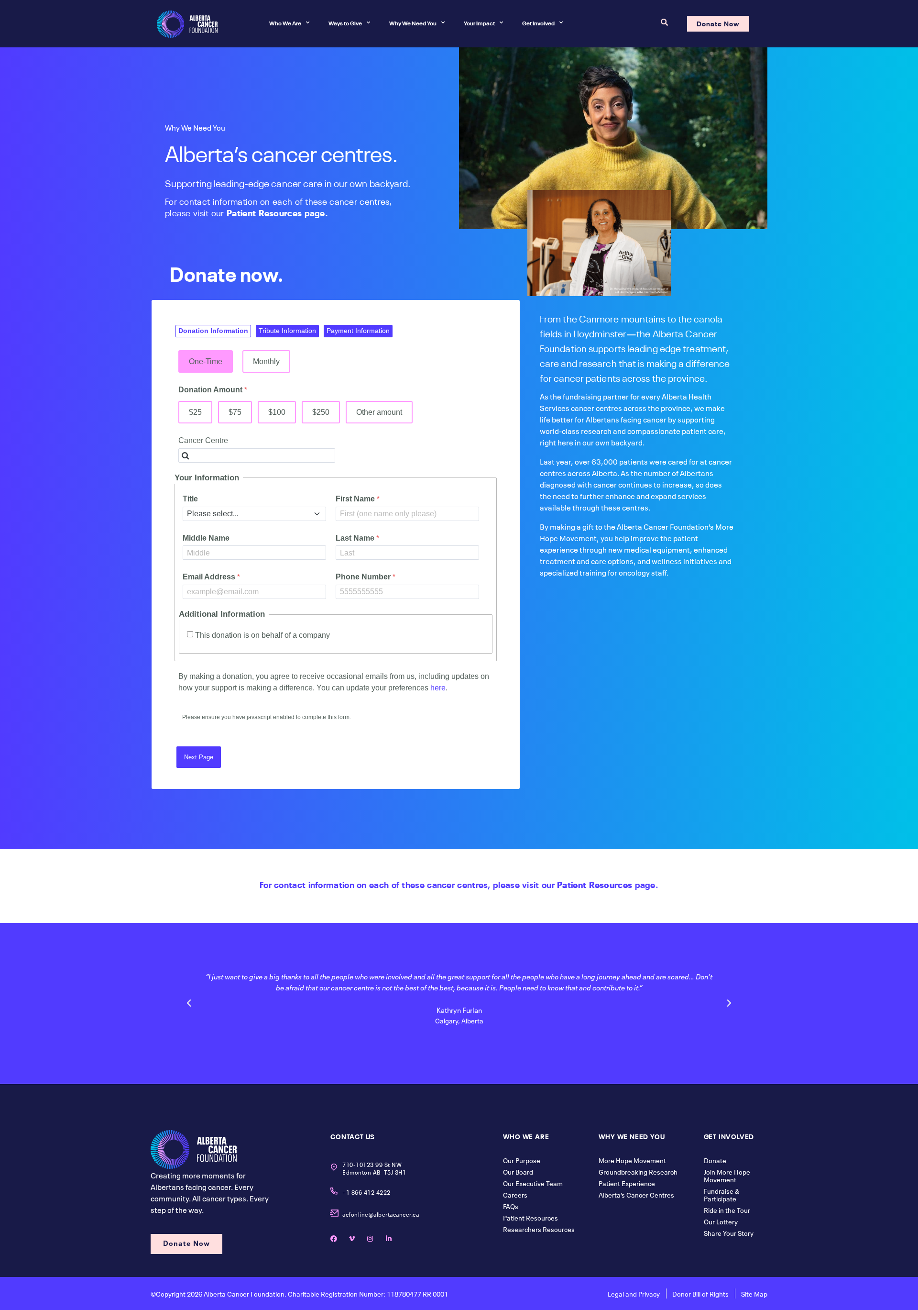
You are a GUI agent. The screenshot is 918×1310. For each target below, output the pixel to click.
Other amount (379, 412)
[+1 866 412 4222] (334, 1191)
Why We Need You (413, 22)
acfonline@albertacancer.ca (380, 1214)
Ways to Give (345, 22)
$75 (235, 412)
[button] (189, 1003)
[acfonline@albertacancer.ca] (334, 1213)
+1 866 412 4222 (366, 1192)
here (438, 688)
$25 (195, 412)
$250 (320, 412)
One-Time (205, 361)
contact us (352, 1136)
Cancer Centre (203, 440)
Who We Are (285, 22)
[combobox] (256, 455)
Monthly (266, 361)
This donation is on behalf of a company (262, 635)
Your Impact (479, 22)
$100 (276, 412)
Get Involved (538, 22)
